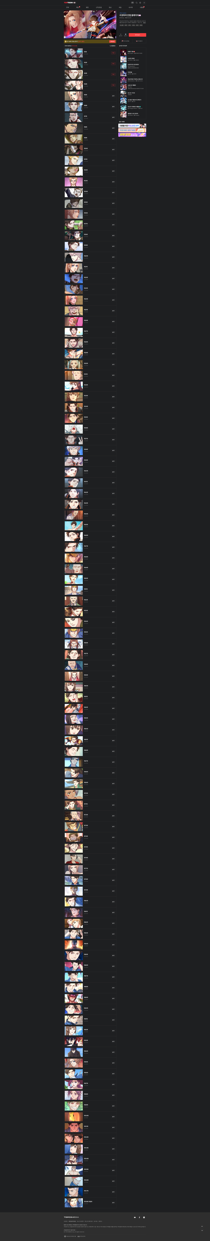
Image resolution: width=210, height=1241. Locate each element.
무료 (113, 53)
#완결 (141, 25)
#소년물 (121, 25)
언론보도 (100, 1221)
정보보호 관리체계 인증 (71, 1236)
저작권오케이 (82, 1236)
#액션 (137, 25)
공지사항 (95, 1221)
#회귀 (126, 25)
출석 (132, 2)
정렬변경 (113, 46)
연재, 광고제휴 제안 (89, 1221)
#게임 (133, 25)
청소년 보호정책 (80, 1221)
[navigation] (67, 7)
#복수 (129, 25)
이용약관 (65, 1221)
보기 (113, 96)
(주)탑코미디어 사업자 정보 (69, 1230)
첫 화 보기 (137, 35)
